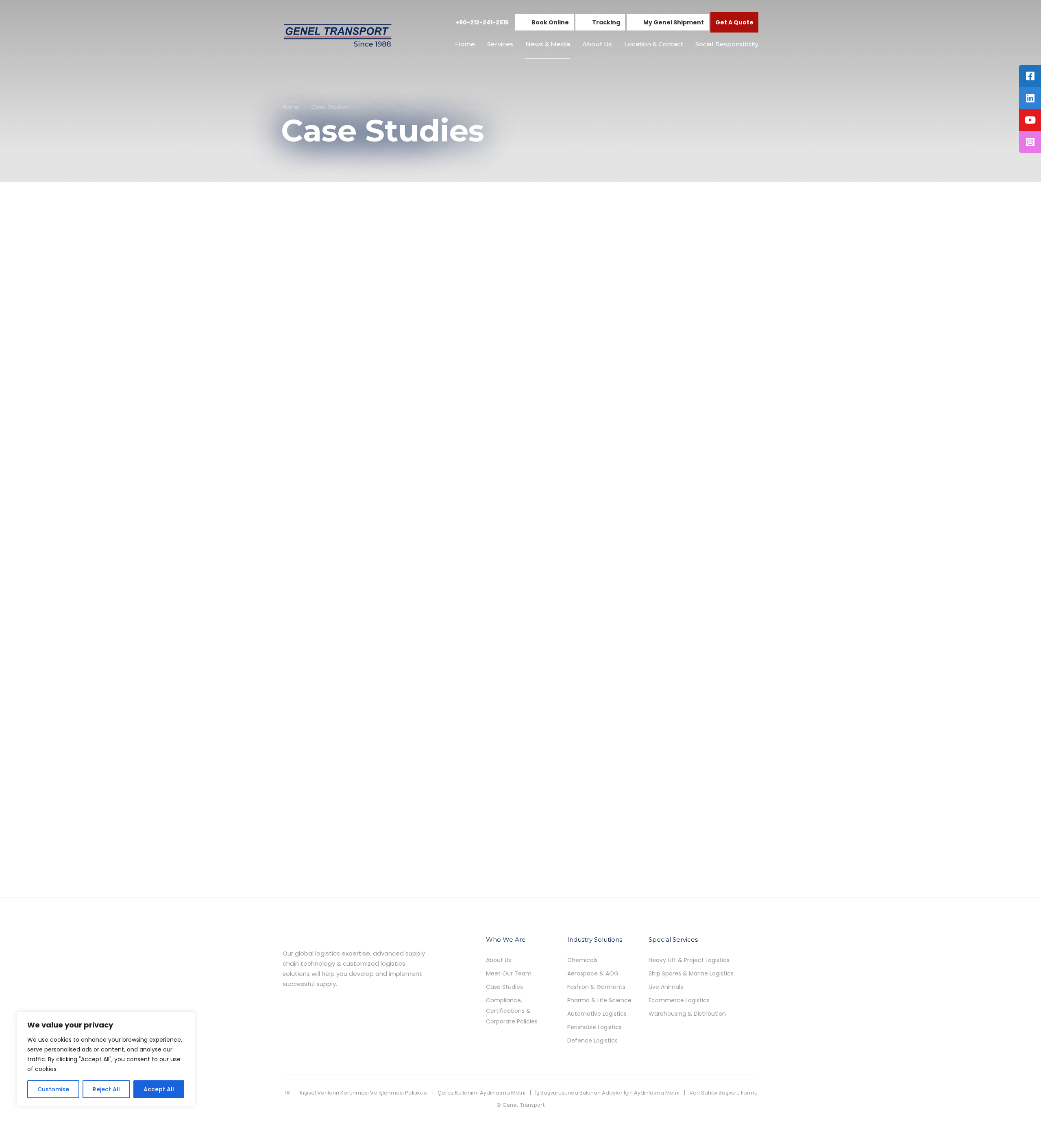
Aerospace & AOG (593, 973)
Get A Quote (734, 22)
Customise (53, 1089)
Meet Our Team (508, 973)
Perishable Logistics (594, 1027)
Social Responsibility (726, 44)
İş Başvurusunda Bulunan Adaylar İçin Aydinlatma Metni (607, 1093)
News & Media (547, 44)
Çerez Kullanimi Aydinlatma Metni (481, 1093)
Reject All (106, 1089)
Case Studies (300, 334)
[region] (105, 1059)
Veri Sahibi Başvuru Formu (723, 1093)
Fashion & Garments (596, 987)
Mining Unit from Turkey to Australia (678, 571)
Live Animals (666, 987)
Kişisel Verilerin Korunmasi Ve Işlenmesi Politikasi (364, 1093)
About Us (597, 44)
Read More (299, 421)
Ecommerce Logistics (679, 1000)
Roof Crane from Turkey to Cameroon (356, 571)
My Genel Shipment (673, 22)
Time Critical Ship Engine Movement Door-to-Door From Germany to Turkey (677, 357)
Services (500, 44)
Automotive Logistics (597, 1014)
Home (465, 44)
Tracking (606, 22)
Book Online (550, 22)
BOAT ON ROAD (475, 346)
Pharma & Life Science (599, 1000)
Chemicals (582, 960)
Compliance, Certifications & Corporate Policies (512, 1010)
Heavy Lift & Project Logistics (689, 960)
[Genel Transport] (337, 35)
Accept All (159, 1089)
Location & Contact (653, 44)
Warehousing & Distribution (687, 1014)
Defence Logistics (592, 1040)
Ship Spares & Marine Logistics (691, 973)
